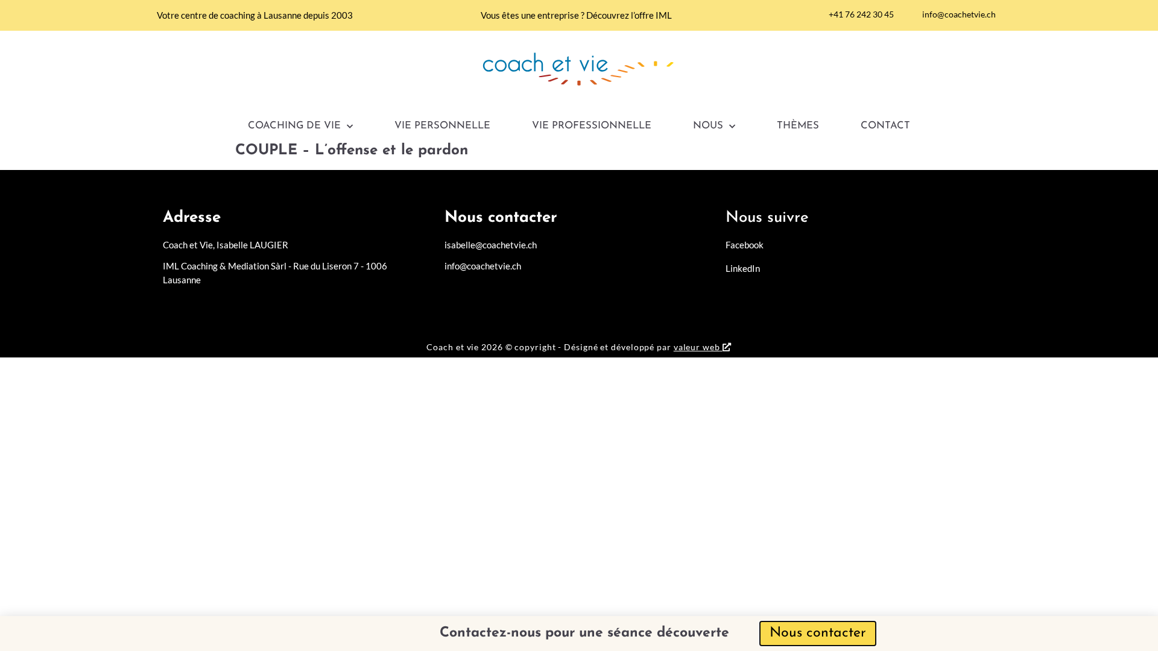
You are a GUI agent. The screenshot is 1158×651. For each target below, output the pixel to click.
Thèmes (798, 126)
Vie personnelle (442, 126)
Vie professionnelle (591, 126)
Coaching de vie (294, 126)
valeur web (697, 347)
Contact (885, 126)
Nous (708, 126)
